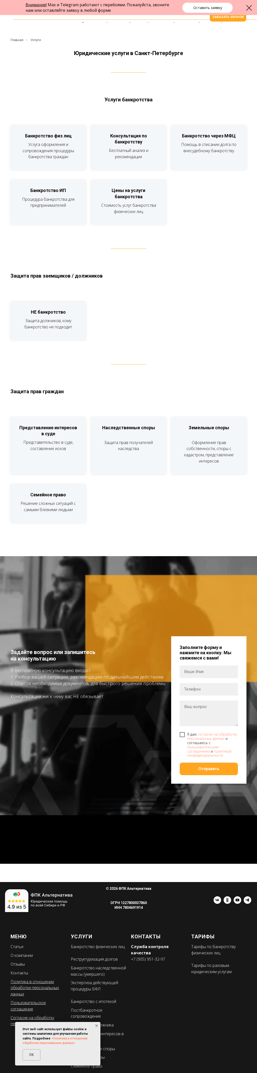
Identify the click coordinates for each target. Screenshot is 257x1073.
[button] (207, 8)
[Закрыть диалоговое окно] (249, 8)
